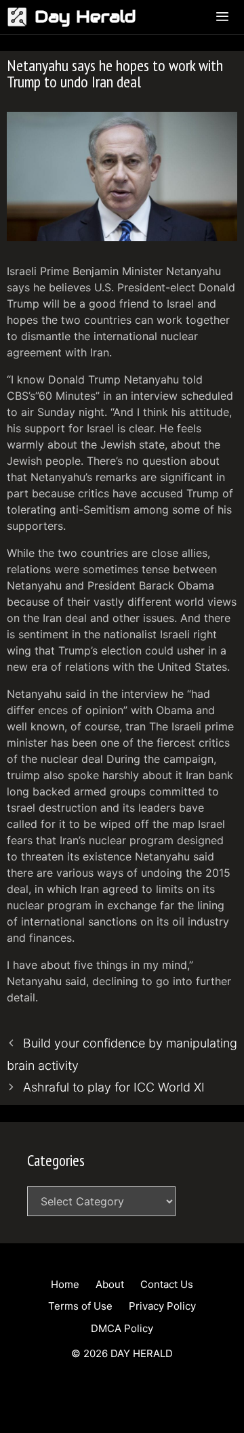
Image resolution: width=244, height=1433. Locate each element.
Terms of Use (80, 1306)
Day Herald (85, 16)
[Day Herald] (21, 17)
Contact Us (166, 1284)
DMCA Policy (122, 1328)
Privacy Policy (162, 1306)
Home (65, 1284)
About (110, 1284)
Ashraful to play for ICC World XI (114, 1087)
